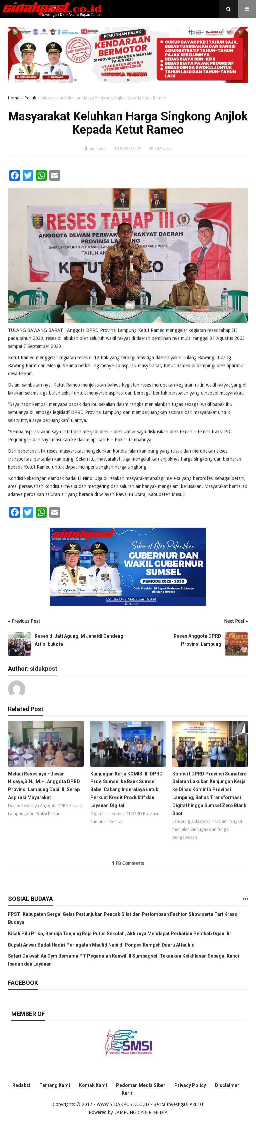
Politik (30, 97)
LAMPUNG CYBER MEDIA (141, 1112)
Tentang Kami (54, 1085)
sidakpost (98, 148)
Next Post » (236, 621)
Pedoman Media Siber (140, 1085)
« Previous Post (24, 621)
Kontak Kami (93, 1085)
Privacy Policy (190, 1085)
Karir (127, 1093)
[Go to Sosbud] (245, 899)
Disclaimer (227, 1085)
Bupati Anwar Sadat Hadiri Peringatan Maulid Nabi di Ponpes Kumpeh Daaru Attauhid (101, 945)
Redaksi (21, 1085)
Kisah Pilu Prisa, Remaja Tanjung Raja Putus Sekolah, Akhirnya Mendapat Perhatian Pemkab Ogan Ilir (119, 933)
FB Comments (129, 863)
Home (13, 97)
